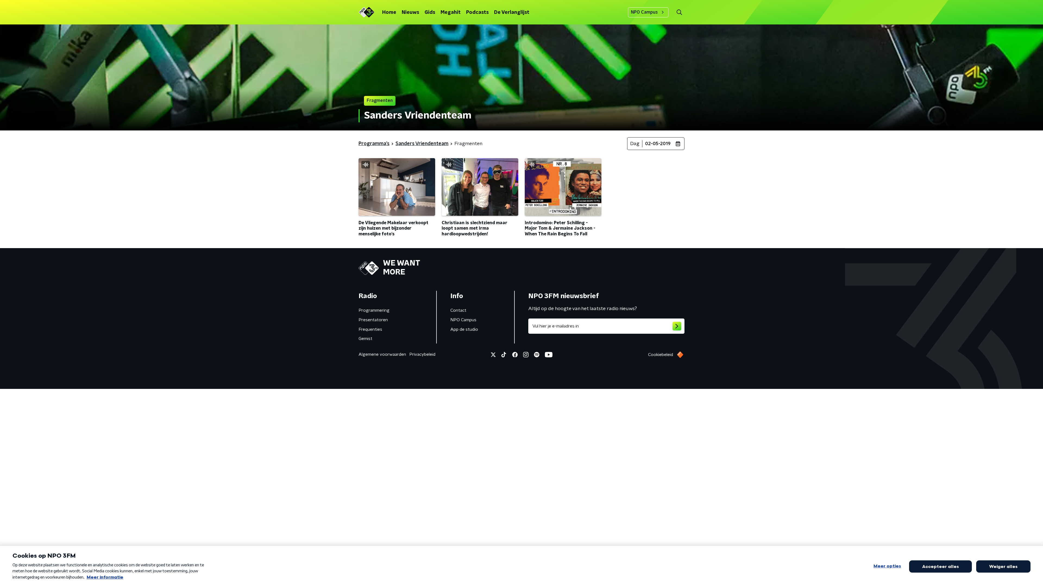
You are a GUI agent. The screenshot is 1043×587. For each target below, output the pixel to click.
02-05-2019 (658, 144)
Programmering (374, 310)
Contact (458, 310)
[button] (679, 12)
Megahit (451, 12)
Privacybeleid (422, 354)
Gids (430, 12)
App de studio (464, 329)
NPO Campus (644, 12)
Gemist (365, 338)
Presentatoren (373, 320)
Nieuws (410, 12)
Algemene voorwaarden (382, 354)
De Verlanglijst (511, 12)
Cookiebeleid (660, 354)
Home (389, 12)
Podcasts (477, 12)
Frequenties (370, 329)
